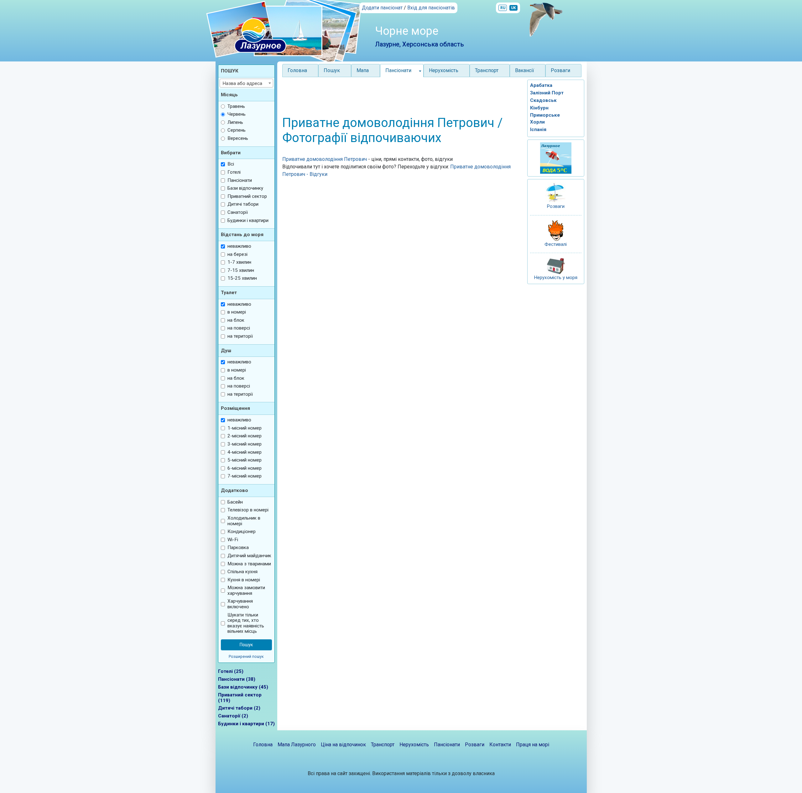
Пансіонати (447, 745)
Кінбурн (539, 108)
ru (502, 8)
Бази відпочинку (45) (243, 687)
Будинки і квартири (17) (246, 724)
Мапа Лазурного (297, 745)
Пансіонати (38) (236, 679)
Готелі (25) (230, 671)
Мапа (363, 70)
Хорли (537, 122)
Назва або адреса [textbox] (242, 83)
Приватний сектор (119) (240, 697)
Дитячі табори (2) (239, 708)
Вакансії (524, 70)
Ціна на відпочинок (343, 745)
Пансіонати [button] (398, 70)
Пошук (332, 70)
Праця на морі (532, 745)
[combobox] (246, 83)
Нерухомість (443, 70)
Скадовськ (543, 100)
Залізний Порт (547, 93)
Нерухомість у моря (555, 277)
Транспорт (486, 70)
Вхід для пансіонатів (431, 8)
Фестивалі (555, 244)
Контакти (500, 745)
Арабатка (541, 85)
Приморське (545, 115)
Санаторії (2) (233, 716)
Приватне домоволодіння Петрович (325, 159)
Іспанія (538, 129)
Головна (297, 70)
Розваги (560, 70)
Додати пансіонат (382, 8)
